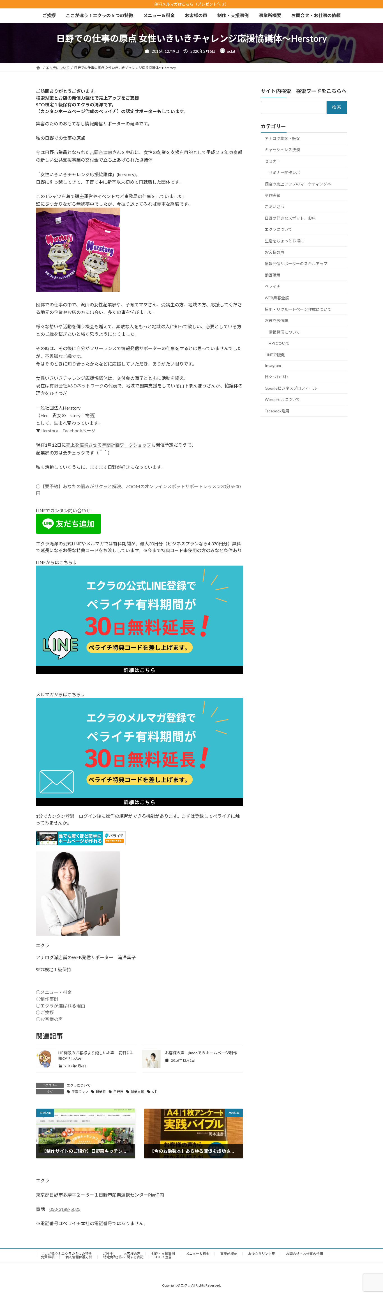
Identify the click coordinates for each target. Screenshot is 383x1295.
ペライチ (272, 286)
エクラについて (78, 1085)
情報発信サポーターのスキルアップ (296, 263)
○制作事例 (47, 999)
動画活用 (272, 275)
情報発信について (284, 331)
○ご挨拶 (45, 1012)
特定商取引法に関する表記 (123, 1257)
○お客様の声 (49, 1019)
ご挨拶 (108, 1254)
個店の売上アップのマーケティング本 (298, 184)
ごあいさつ (274, 206)
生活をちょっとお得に (284, 240)
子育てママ (79, 1092)
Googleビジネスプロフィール (291, 387)
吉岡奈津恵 (101, 152)
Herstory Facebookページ (68, 430)
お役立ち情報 (276, 320)
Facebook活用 (277, 410)
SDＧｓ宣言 (163, 1257)
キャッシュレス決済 (282, 149)
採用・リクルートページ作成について (298, 309)
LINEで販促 (275, 354)
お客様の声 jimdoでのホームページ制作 (201, 1052)
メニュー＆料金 (197, 1254)
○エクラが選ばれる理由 (60, 1005)
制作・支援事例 (163, 1254)
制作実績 (272, 195)
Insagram (273, 365)
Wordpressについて (282, 399)
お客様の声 (274, 252)
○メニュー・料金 (54, 992)
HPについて (279, 343)
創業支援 (137, 1092)
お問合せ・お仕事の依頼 (304, 1254)
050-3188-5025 (64, 1209)
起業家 (101, 1092)
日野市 (118, 1092)
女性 (154, 1092)
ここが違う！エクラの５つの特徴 (66, 1254)
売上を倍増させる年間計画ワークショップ (108, 444)
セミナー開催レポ (284, 172)
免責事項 (47, 1257)
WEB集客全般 (277, 297)
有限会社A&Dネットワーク (76, 385)
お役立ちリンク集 (261, 1254)
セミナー (272, 161)
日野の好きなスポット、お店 (290, 218)
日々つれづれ (276, 376)
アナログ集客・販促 (282, 138)
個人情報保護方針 (78, 1257)
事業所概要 (228, 1254)
